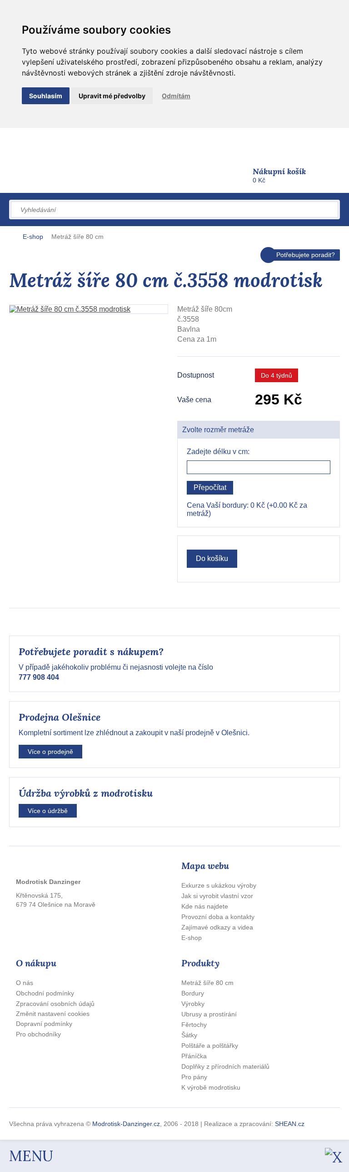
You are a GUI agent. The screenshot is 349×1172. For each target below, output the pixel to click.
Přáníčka (194, 1056)
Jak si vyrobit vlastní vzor (217, 895)
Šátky (189, 1035)
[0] (251, 172)
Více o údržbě (48, 810)
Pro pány (194, 1077)
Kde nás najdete (204, 906)
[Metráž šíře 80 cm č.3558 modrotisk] (88, 309)
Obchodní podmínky (45, 993)
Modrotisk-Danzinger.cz (126, 1123)
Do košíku (212, 558)
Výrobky (192, 1003)
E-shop (33, 236)
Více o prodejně (50, 751)
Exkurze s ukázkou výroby (218, 885)
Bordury (192, 993)
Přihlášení (222, 142)
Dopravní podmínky (44, 1023)
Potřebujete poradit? (305, 254)
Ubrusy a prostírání (209, 1014)
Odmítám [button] (176, 96)
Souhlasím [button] (45, 96)
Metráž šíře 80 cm (77, 236)
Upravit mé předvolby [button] (112, 96)
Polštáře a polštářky (209, 1045)
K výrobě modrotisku (210, 1087)
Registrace (261, 142)
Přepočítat (210, 487)
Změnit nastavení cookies (53, 1013)
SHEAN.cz (289, 1123)
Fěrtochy (194, 1024)
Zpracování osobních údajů (55, 1003)
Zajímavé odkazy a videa (217, 927)
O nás (24, 982)
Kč (279, 175)
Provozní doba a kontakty (217, 916)
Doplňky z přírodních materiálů (225, 1066)
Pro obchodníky (38, 1034)
